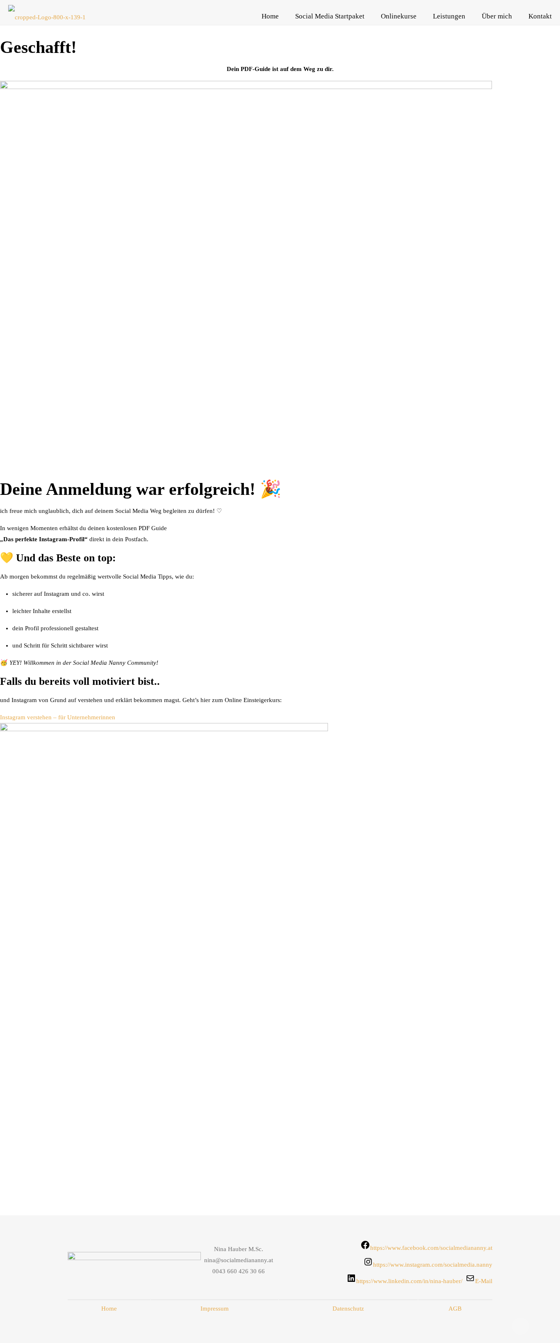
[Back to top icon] (520, 1326)
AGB (455, 1308)
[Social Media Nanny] (47, 16)
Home (109, 1308)
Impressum (214, 1308)
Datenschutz (348, 1308)
